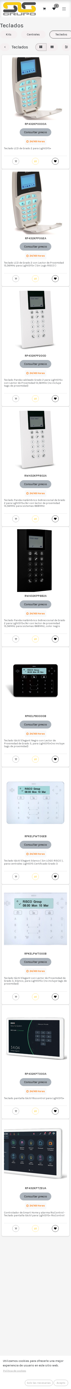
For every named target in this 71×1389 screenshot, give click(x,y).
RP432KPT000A (35, 1074)
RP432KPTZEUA (35, 1188)
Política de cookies (14, 1370)
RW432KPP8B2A (36, 596)
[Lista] (52, 47)
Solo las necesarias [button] (39, 1382)
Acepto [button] (61, 1382)
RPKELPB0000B (35, 716)
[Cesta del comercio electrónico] (44, 9)
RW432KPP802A (35, 475)
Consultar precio (35, 132)
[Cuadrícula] (41, 47)
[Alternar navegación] (64, 8)
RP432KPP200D (35, 355)
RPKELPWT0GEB (36, 836)
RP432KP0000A (35, 124)
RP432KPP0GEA (35, 238)
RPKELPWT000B (35, 953)
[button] (35, 161)
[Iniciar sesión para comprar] (15, 161)
